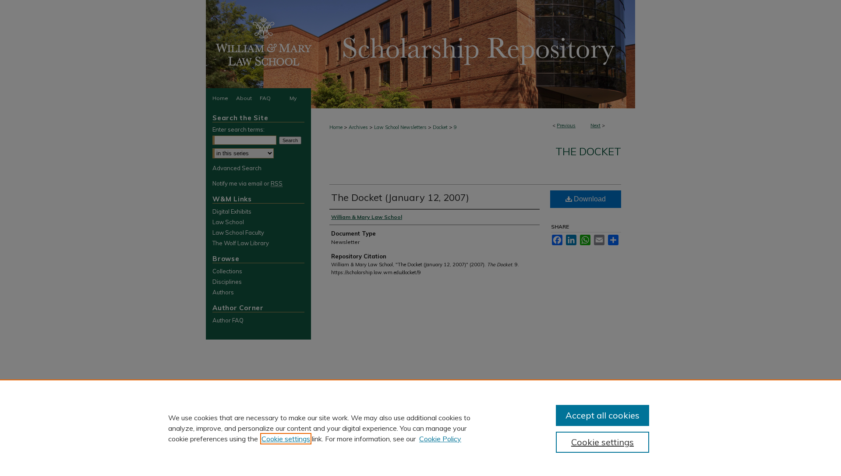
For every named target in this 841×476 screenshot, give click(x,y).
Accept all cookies (602, 415)
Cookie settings (285, 438)
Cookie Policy (440, 438)
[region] (420, 427)
